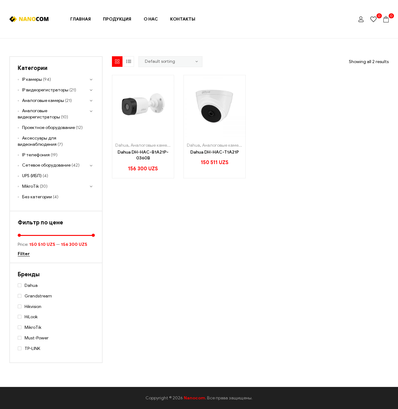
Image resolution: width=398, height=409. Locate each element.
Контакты (182, 19)
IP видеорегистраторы (45, 90)
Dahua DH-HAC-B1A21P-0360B (143, 155)
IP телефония (36, 155)
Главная (80, 19)
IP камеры (32, 79)
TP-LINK (32, 348)
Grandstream (38, 296)
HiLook (31, 316)
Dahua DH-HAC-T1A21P (214, 152)
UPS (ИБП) (32, 175)
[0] (373, 19)
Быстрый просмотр (164, 134)
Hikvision (33, 306)
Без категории (37, 197)
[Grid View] (117, 61)
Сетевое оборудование (46, 165)
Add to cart (126, 134)
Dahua (121, 145)
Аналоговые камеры (152, 145)
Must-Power (37, 338)
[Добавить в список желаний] (140, 134)
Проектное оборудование (48, 127)
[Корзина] (386, 19)
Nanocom (194, 398)
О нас (151, 19)
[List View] (128, 61)
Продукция (117, 19)
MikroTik (30, 186)
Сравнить (154, 134)
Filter (24, 254)
